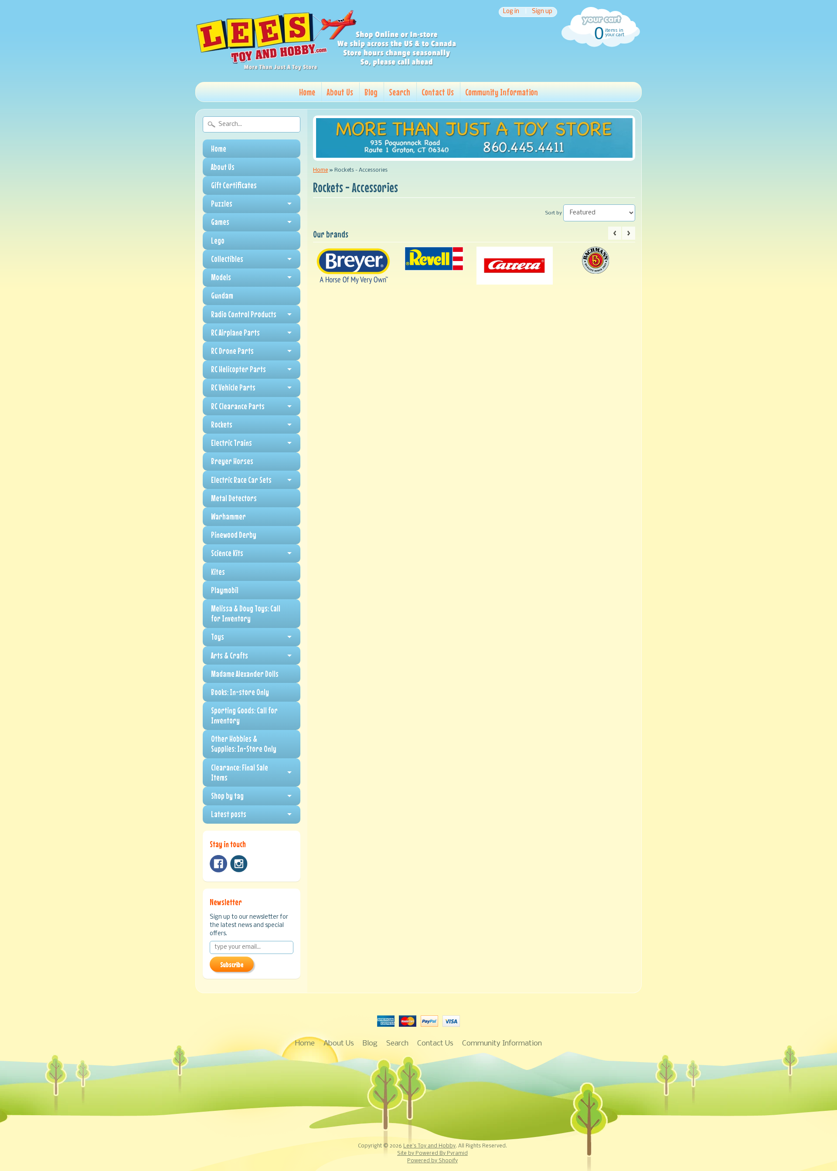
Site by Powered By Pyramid (432, 1153)
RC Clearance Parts (238, 406)
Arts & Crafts (229, 655)
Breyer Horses (232, 461)
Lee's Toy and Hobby (429, 1146)
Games (220, 222)
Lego (218, 240)
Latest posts (228, 814)
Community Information (501, 92)
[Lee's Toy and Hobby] (326, 69)
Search (399, 92)
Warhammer (228, 516)
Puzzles (221, 203)
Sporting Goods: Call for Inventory (244, 715)
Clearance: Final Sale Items (239, 772)
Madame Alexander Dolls (245, 674)
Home (307, 92)
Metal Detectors (234, 498)
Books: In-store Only (240, 692)
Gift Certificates (234, 185)
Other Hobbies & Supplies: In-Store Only (243, 744)
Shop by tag (227, 796)
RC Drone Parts (232, 351)
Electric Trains (231, 443)
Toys (217, 637)
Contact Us (438, 92)
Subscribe (231, 964)
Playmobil (224, 590)
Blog (371, 92)
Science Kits (227, 553)
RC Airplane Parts (235, 332)
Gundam (222, 295)
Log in (511, 12)
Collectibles (227, 259)
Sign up (542, 12)
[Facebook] (218, 863)
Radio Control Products (243, 314)
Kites (218, 572)
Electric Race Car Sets (241, 480)
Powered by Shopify (432, 1161)
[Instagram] (239, 863)
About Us (340, 92)
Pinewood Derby (233, 535)
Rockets (221, 424)
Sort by (553, 213)
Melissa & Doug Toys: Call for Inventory (245, 613)
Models (221, 277)
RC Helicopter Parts (238, 369)
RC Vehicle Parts (233, 387)
